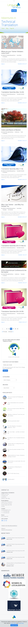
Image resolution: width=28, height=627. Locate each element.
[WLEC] (14, 584)
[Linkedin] (6, 520)
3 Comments (5, 172)
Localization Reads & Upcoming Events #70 (15, 544)
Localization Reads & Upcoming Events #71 (15, 537)
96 (11, 328)
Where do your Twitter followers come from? (12, 52)
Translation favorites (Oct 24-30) (12, 311)
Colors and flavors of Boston (11, 130)
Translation (5, 209)
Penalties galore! (10, 479)
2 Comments (5, 133)
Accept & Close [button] (14, 625)
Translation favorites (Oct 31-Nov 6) (13, 246)
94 (6, 328)
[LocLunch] (14, 594)
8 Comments (5, 56)
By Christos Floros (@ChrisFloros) (7, 132)
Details (2, 102)
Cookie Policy (9, 368)
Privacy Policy (13, 623)
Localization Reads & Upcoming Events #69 (15, 550)
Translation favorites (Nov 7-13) (12, 169)
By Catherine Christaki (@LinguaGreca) (8, 55)
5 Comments (5, 95)
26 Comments (10, 209)
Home (3, 28)
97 (13, 328)
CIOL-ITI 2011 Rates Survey (13, 473)
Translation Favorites (20, 94)
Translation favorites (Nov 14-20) (12, 92)
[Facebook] (4, 520)
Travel (22, 132)
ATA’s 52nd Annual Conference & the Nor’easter (13, 271)
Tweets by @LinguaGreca (9, 525)
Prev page (5, 331)
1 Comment (5, 275)
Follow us (3, 528)
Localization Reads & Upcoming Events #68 (15, 557)
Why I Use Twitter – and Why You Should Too (12, 205)
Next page (10, 331)
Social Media (19, 55)
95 (9, 328)
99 (17, 328)
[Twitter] (2, 520)
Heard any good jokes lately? (13, 420)
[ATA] (14, 576)
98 (15, 328)
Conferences (17, 132)
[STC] (14, 606)
